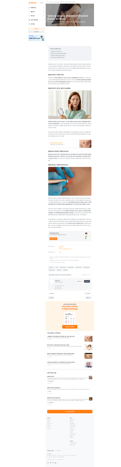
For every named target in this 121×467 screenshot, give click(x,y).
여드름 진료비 (72, 426)
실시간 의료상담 (72, 433)
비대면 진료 (72, 419)
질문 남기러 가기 (53, 238)
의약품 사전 (72, 435)
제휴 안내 (48, 425)
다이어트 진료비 (72, 425)
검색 (42, 2)
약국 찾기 (71, 428)
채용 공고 (48, 428)
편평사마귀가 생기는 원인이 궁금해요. (58, 53)
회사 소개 (48, 419)
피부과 (60, 252)
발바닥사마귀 (61, 246)
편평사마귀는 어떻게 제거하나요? (58, 57)
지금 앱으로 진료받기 (69, 326)
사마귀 (60, 247)
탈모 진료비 (72, 423)
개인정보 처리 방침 (50, 450)
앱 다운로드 (36, 28)
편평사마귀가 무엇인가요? (56, 51)
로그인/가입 (36, 31)
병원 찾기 (71, 421)
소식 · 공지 (49, 426)
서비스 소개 (49, 423)
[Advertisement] (69, 35)
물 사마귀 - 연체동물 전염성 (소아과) (65, 248)
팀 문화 (48, 421)
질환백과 (71, 437)
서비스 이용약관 (58, 450)
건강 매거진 (72, 430)
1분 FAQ (71, 432)
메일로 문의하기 (72, 444)
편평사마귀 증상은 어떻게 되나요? (58, 55)
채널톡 (75, 442)
